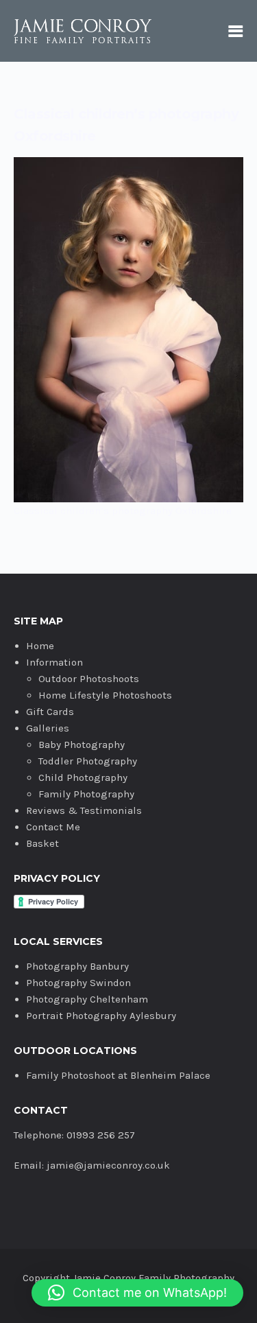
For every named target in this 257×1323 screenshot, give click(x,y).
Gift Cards (50, 711)
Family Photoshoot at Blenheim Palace (118, 1075)
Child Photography (82, 777)
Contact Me (53, 827)
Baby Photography (81, 744)
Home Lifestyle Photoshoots (105, 695)
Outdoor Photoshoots (88, 678)
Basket (42, 843)
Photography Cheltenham (87, 999)
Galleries (47, 728)
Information (54, 662)
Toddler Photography (87, 761)
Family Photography (86, 794)
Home (40, 646)
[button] (137, 1293)
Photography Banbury (77, 966)
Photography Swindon (78, 982)
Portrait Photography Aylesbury (101, 1015)
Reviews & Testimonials (84, 810)
